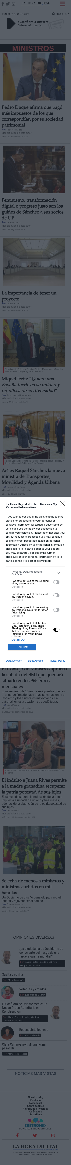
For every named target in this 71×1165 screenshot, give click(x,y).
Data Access (35, 660)
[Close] (63, 504)
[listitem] (35, 573)
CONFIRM (22, 647)
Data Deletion (14, 660)
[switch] (56, 582)
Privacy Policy (57, 660)
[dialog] (35, 582)
